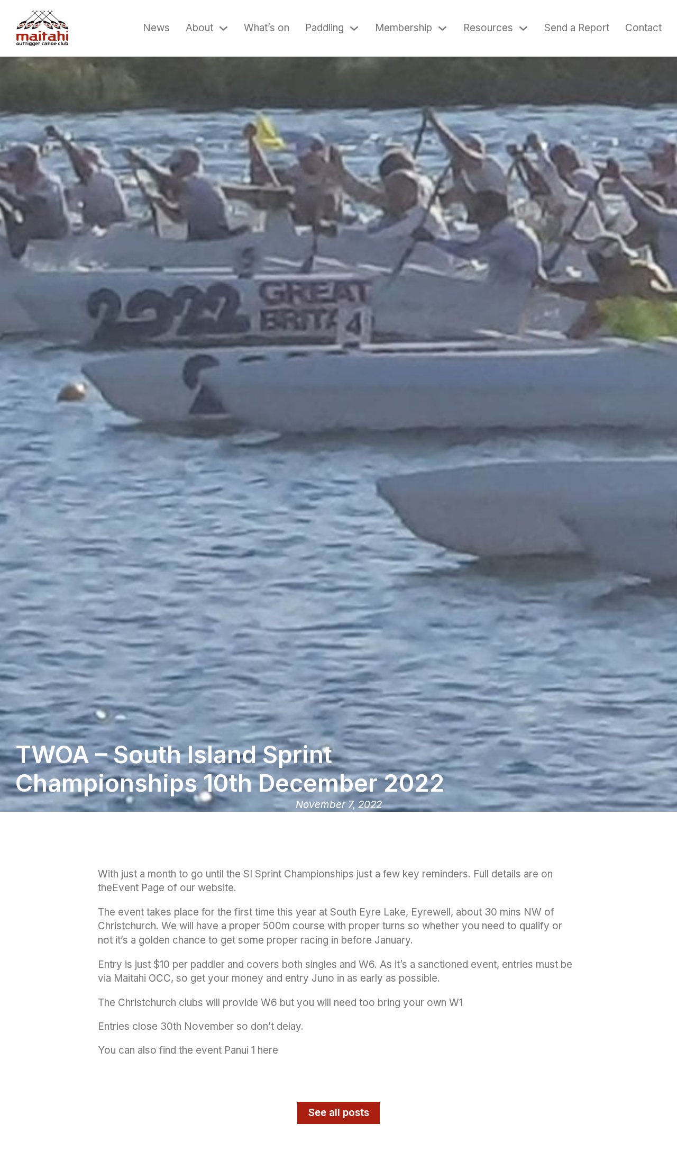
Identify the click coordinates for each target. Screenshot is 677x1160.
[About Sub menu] (223, 28)
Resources (488, 28)
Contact (643, 28)
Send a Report (576, 28)
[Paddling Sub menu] (354, 28)
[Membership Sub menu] (442, 28)
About (199, 28)
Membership (403, 28)
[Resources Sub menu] (523, 28)
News (156, 28)
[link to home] (41, 28)
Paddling (324, 28)
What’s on (266, 28)
